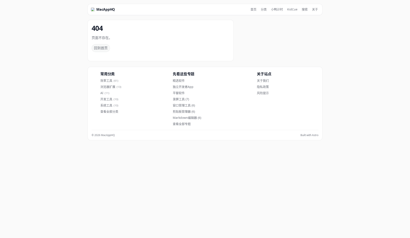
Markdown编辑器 (187, 118)
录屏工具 (181, 99)
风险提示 (263, 93)
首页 (253, 9)
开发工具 (109, 99)
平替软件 (179, 93)
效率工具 (109, 81)
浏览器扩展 (110, 87)
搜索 (305, 9)
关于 (315, 9)
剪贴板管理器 (184, 111)
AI (104, 93)
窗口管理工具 (184, 105)
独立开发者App (183, 87)
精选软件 (179, 81)
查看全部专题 (182, 124)
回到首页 (101, 48)
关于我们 (263, 81)
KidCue (292, 9)
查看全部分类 (109, 111)
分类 (264, 9)
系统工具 (109, 105)
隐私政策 (263, 87)
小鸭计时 (277, 9)
